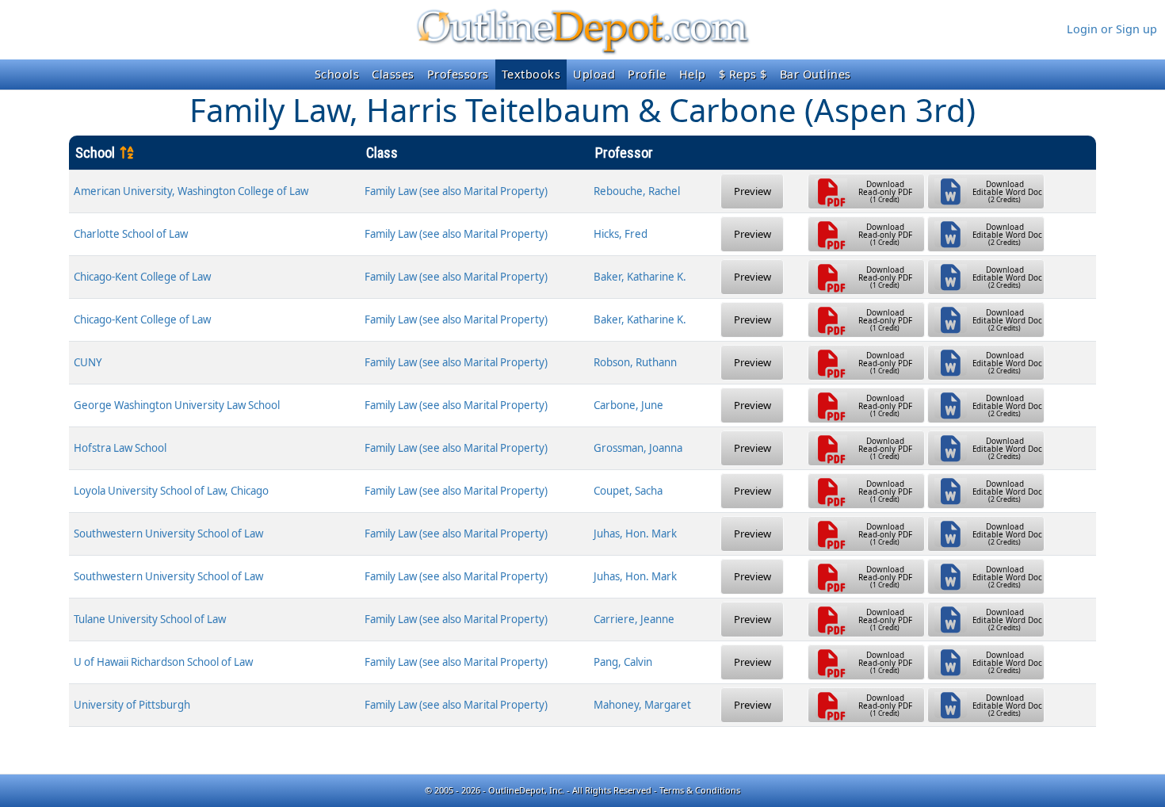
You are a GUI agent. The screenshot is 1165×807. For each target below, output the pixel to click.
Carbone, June (628, 405)
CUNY (88, 362)
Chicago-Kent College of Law (142, 277)
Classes (393, 74)
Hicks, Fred (620, 234)
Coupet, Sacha (628, 491)
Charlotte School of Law (131, 234)
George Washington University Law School (177, 405)
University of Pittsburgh (132, 705)
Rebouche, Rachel (637, 191)
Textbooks (531, 74)
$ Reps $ (743, 74)
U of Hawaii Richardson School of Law (163, 662)
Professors (458, 74)
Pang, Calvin (623, 662)
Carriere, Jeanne (634, 619)
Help (692, 74)
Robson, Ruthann (635, 362)
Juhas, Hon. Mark (635, 533)
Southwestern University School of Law (168, 533)
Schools (337, 74)
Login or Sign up (1112, 28)
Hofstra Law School (120, 448)
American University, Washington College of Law (191, 191)
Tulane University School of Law (150, 619)
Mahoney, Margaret (642, 705)
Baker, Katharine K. (640, 277)
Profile (647, 74)
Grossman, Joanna (638, 448)
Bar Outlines (815, 74)
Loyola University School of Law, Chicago (171, 491)
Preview (752, 191)
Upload (594, 74)
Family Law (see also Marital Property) (456, 191)
